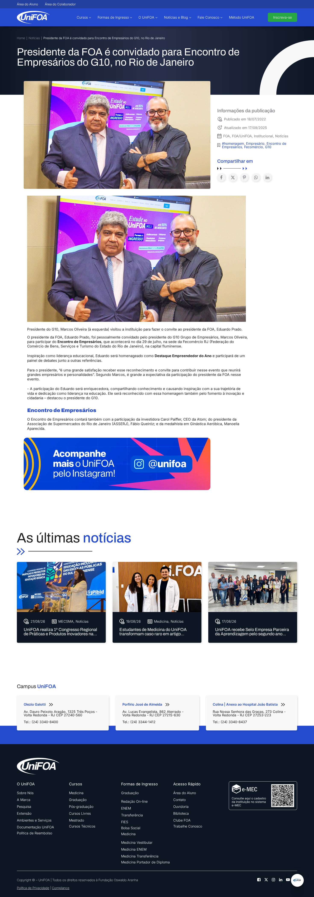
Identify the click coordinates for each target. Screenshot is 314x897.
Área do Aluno (27, 4)
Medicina (76, 793)
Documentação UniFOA (35, 827)
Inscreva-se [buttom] (282, 17)
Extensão (24, 813)
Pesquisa (24, 806)
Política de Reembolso (34, 833)
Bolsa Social (130, 828)
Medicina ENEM (134, 849)
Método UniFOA (241, 17)
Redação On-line (134, 801)
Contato (179, 799)
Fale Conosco (208, 17)
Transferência (132, 815)
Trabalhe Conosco (187, 826)
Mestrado (76, 820)
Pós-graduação (81, 806)
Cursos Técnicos (82, 826)
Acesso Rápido (187, 784)
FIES (124, 822)
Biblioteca (181, 813)
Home (21, 38)
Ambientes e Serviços (34, 820)
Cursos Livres (80, 813)
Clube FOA (182, 820)
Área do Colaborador (60, 4)
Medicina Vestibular (137, 842)
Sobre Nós (25, 793)
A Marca (23, 799)
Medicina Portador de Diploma (145, 862)
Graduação (78, 799)
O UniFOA (146, 17)
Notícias (34, 38)
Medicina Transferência (139, 856)
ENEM (126, 808)
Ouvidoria (181, 806)
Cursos (82, 17)
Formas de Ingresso (113, 17)
